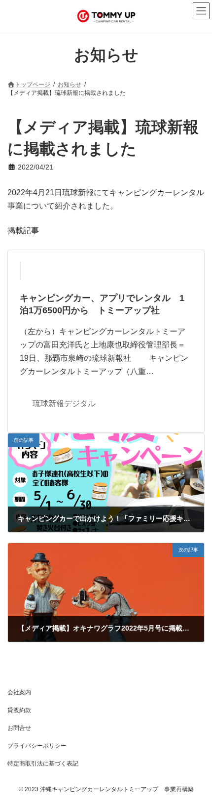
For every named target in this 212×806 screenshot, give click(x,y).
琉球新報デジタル (64, 403)
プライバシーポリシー (37, 745)
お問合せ (19, 727)
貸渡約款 (19, 710)
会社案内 (19, 692)
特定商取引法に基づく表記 (42, 763)
